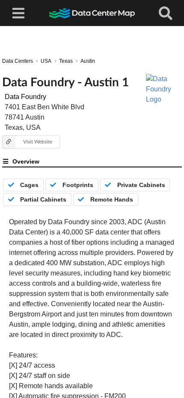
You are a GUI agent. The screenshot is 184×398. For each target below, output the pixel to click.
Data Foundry (25, 96)
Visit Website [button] (37, 141)
